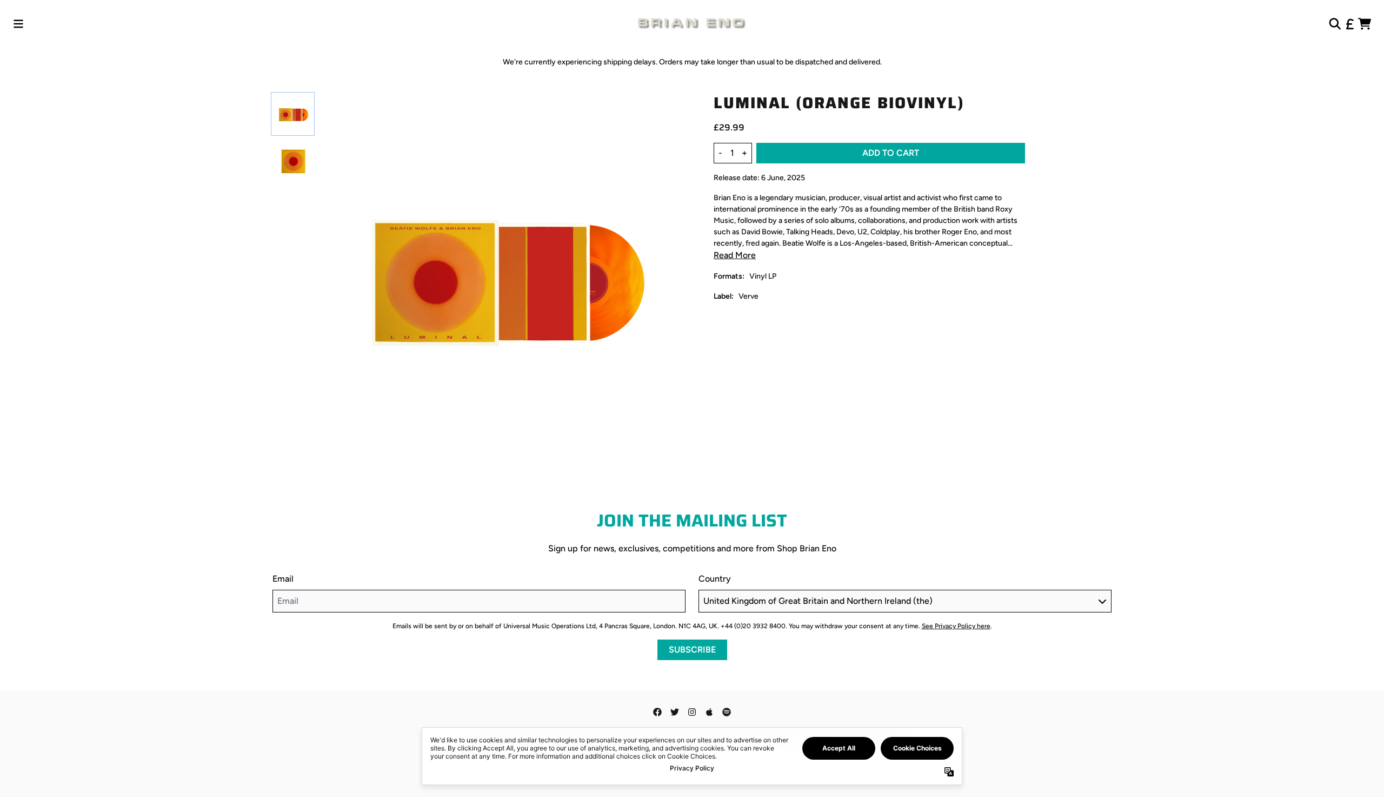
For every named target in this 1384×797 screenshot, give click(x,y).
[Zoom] (506, 280)
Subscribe (692, 649)
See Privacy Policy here (956, 626)
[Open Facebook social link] (657, 712)
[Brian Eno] (692, 23)
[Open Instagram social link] (692, 712)
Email (283, 579)
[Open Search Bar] (1334, 23)
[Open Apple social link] (709, 712)
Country (714, 579)
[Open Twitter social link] (674, 712)
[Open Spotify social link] (726, 712)
